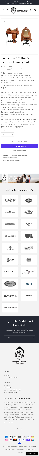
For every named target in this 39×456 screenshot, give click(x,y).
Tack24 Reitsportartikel (12, 446)
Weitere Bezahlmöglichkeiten (19, 150)
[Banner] (19, 178)
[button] (4, 10)
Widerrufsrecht (32, 446)
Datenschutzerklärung (10, 449)
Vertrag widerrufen (32, 453)
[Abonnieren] (33, 338)
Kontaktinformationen (31, 449)
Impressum (20, 452)
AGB (18, 449)
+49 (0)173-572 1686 (15, 390)
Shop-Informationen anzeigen (11, 160)
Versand (9, 68)
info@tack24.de (12, 392)
